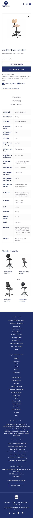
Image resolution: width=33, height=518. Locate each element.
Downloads (16, 407)
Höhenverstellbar (25, 161)
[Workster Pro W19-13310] (9, 289)
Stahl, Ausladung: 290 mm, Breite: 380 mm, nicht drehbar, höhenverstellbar (22, 194)
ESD (16, 349)
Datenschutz (16, 504)
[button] (30, 4)
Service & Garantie (16, 386)
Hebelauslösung (19, 149)
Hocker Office (16, 332)
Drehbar (17, 161)
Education (16, 361)
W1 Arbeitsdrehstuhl (17, 78)
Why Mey (16, 383)
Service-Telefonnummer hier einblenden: (16, 480)
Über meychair (16, 381)
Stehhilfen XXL (16, 341)
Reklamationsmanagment (16, 389)
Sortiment (4, 78)
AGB (14, 502)
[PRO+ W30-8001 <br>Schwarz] (24, 261)
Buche (17, 132)
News (16, 398)
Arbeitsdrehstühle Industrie (16, 320)
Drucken (22, 83)
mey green (27, 76)
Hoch (16, 138)
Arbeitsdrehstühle (13, 76)
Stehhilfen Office (16, 338)
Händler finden (16, 404)
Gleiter (17, 207)
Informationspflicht (23, 502)
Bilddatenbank (16, 410)
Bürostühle (16, 326)
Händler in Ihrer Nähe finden (10, 89)
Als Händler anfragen (16, 69)
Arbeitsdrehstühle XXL (16, 323)
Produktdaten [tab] (16, 97)
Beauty (16, 358)
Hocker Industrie (16, 329)
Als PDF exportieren (10, 83)
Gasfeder (17, 143)
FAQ (16, 415)
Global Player (16, 395)
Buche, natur (18, 126)
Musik (16, 364)
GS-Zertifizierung (19, 227)
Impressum (7, 502)
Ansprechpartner (16, 392)
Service (16, 370)
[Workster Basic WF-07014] (24, 289)
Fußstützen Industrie (16, 343)
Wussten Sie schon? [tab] (16, 104)
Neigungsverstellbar (20, 163)
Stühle (9, 78)
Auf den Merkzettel (16, 64)
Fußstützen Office (16, 346)
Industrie (21, 76)
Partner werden (16, 401)
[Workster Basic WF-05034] (9, 261)
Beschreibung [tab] (16, 101)
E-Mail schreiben (15, 485)
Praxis (16, 367)
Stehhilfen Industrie (16, 335)
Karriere (16, 413)
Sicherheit (16, 373)
